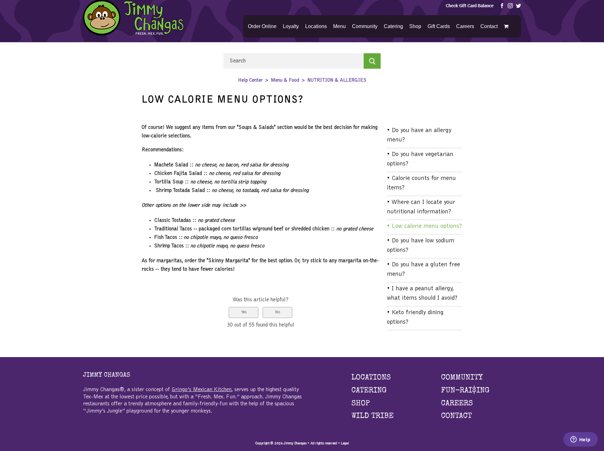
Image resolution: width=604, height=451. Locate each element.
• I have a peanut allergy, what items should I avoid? (422, 293)
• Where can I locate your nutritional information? (421, 207)
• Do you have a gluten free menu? (423, 269)
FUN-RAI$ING (465, 391)
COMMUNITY (462, 378)
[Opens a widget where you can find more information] (580, 440)
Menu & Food (285, 80)
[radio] (243, 312)
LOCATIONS (371, 378)
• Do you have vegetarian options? (420, 159)
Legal (345, 443)
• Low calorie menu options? (424, 226)
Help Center (250, 80)
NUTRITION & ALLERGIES (336, 80)
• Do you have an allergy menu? (419, 135)
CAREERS (457, 404)
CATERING (369, 391)
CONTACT (456, 416)
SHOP (360, 404)
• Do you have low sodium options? (420, 245)
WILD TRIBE (372, 416)
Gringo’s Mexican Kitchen (201, 390)
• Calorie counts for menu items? (421, 183)
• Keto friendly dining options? (415, 317)
